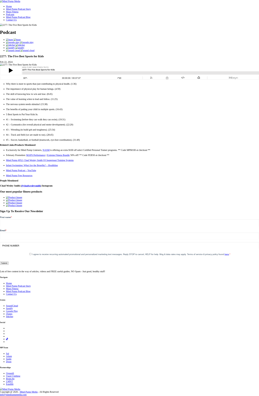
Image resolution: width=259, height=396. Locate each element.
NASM (46, 150)
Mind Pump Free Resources (19, 175)
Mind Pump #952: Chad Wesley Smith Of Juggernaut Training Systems (40, 160)
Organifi (10, 373)
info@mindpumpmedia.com (13, 394)
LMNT (9, 381)
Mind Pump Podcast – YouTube (21, 170)
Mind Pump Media (29, 392)
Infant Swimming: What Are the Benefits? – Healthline (32, 165)
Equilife (9, 384)
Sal (7, 353)
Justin (8, 359)
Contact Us (11, 20)
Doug (8, 361)
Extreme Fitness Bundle (58, 155)
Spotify (9, 308)
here (227, 254)
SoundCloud (12, 305)
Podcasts (10, 14)
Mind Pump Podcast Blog (18, 17)
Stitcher (9, 316)
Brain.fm (10, 378)
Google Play (12, 311)
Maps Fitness (12, 11)
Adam (9, 356)
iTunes (9, 314)
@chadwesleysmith (31, 185)
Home (9, 6)
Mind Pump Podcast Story (18, 9)
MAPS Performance (35, 155)
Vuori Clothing (13, 376)
